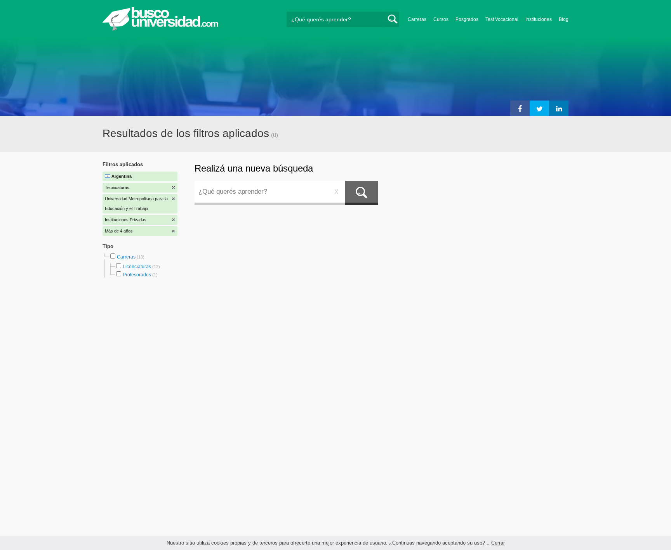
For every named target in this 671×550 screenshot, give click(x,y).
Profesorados (137, 275)
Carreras (417, 19)
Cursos (440, 19)
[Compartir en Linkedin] (558, 108)
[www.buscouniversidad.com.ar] (160, 29)
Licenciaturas (137, 266)
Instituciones (538, 19)
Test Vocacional (501, 19)
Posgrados (466, 19)
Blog (563, 19)
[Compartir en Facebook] (520, 108)
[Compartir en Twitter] (539, 108)
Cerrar (498, 543)
